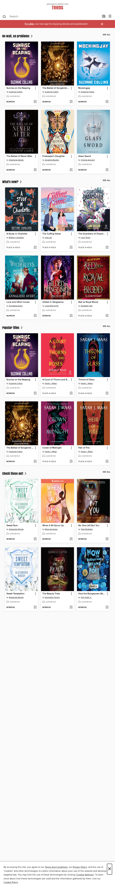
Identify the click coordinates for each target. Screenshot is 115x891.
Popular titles (11, 327)
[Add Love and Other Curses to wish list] (35, 316)
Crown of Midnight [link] (52, 448)
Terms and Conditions (56, 867)
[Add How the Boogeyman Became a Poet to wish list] (107, 607)
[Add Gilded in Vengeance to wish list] (71, 316)
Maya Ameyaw (51, 529)
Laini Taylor (85, 237)
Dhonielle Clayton (52, 597)
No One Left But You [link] (88, 525)
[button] (35, 88)
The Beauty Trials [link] (51, 593)
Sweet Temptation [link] (15, 593)
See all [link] (106, 34)
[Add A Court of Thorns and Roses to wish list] (71, 393)
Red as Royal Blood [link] (88, 302)
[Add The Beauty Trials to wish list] (71, 607)
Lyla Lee (48, 237)
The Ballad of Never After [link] (19, 156)
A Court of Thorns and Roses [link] (56, 379)
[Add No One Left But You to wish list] (107, 539)
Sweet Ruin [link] (12, 525)
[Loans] (104, 16)
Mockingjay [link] (84, 88)
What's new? (10, 181)
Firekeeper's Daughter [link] (53, 156)
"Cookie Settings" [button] (85, 874)
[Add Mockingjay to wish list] (107, 102)
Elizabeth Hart (87, 306)
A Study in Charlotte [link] (16, 234)
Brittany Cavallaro (16, 237)
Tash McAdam (87, 529)
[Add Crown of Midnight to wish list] (71, 462)
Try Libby (29, 24)
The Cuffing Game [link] (51, 234)
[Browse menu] (110, 16)
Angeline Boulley (52, 160)
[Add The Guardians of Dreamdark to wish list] (107, 248)
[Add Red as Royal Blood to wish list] (107, 316)
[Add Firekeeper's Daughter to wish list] (71, 170)
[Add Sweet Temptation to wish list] (35, 607)
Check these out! (13, 473)
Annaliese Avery (16, 306)
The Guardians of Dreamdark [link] (92, 234)
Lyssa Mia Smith (52, 306)
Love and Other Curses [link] (18, 302)
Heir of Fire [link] (84, 448)
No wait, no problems (16, 36)
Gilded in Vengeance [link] (52, 302)
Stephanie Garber (16, 160)
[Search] (4, 16)
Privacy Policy (80, 867)
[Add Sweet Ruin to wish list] (35, 539)
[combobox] (51, 16)
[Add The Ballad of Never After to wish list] (35, 170)
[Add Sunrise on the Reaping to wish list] (35, 102)
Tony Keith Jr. (86, 597)
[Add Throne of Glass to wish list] (107, 393)
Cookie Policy (11, 882)
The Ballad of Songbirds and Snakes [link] (56, 88)
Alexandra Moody (16, 529)
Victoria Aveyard (88, 160)
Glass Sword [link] (84, 156)
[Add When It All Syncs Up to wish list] (71, 539)
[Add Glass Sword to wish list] (107, 170)
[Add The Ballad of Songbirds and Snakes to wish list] (71, 102)
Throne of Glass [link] (86, 379)
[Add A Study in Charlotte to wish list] (35, 248)
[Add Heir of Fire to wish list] (107, 462)
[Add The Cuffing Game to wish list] (71, 248)
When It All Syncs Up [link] (53, 525)
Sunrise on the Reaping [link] (18, 88)
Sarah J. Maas (51, 383)
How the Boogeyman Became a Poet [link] (92, 593)
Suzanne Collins (15, 92)
